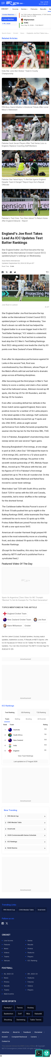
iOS (12, 649)
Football (23, 636)
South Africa (17, 735)
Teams (6, 957)
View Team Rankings (25, 756)
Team (7, 719)
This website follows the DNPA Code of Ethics (19, 1046)
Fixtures (34, 9)
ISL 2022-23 (8, 974)
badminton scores (16, 640)
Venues (7, 961)
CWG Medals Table (14, 822)
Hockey (30, 1008)
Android (5, 649)
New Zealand (18, 740)
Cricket (5, 9)
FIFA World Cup (13, 816)
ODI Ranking (25, 712)
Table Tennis (35, 1020)
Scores (15, 9)
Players (30, 957)
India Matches (9, 19)
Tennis (20, 1008)
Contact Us (6, 1041)
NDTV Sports (39, 640)
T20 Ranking (41, 712)
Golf (20, 1014)
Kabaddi (38, 1014)
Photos (30, 949)
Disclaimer (38, 1032)
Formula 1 (8, 1008)
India (15, 745)
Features (31, 953)
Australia (16, 730)
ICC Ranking (32, 961)
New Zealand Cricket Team (19, 620)
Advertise (5, 1032)
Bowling (29, 719)
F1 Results (28, 640)
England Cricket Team (16, 614)
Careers (34, 1037)
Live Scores (8, 940)
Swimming (20, 1020)
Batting (17, 719)
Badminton (8, 1014)
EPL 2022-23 (33, 974)
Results (43, 9)
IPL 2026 (7, 24)
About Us (16, 1032)
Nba (28, 1014)
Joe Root (42, 620)
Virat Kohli (11, 829)
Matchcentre (9, 994)
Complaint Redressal (19, 1037)
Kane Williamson (14, 626)
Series (24, 9)
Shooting (8, 1020)
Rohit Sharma (12, 848)
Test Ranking (9, 712)
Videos (6, 953)
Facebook (11, 643)
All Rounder (42, 719)
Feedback (27, 1032)
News (22, 33)
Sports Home (6, 33)
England (16, 751)
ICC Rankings (12, 842)
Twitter (30, 643)
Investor (5, 1037)
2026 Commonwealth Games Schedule (21, 835)
